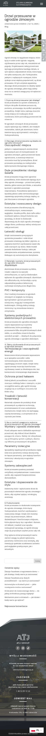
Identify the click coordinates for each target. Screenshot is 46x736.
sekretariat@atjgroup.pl (23, 670)
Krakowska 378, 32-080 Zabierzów (23, 712)
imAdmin (23, 24)
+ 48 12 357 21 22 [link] (23, 691)
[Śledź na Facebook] (18, 648)
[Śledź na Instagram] (23, 648)
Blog (6, 27)
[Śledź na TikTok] (28, 648)
